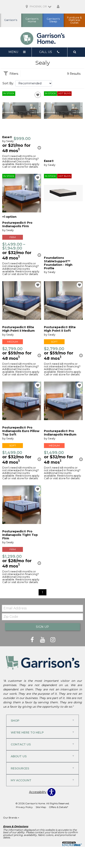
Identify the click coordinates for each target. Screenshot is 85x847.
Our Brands (11, 817)
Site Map (41, 807)
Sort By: (8, 83)
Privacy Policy (24, 807)
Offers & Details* (58, 807)
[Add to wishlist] (38, 95)
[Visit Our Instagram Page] (53, 640)
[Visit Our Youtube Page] (43, 640)
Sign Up (42, 627)
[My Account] (58, 7)
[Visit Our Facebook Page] (32, 640)
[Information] (39, 148)
